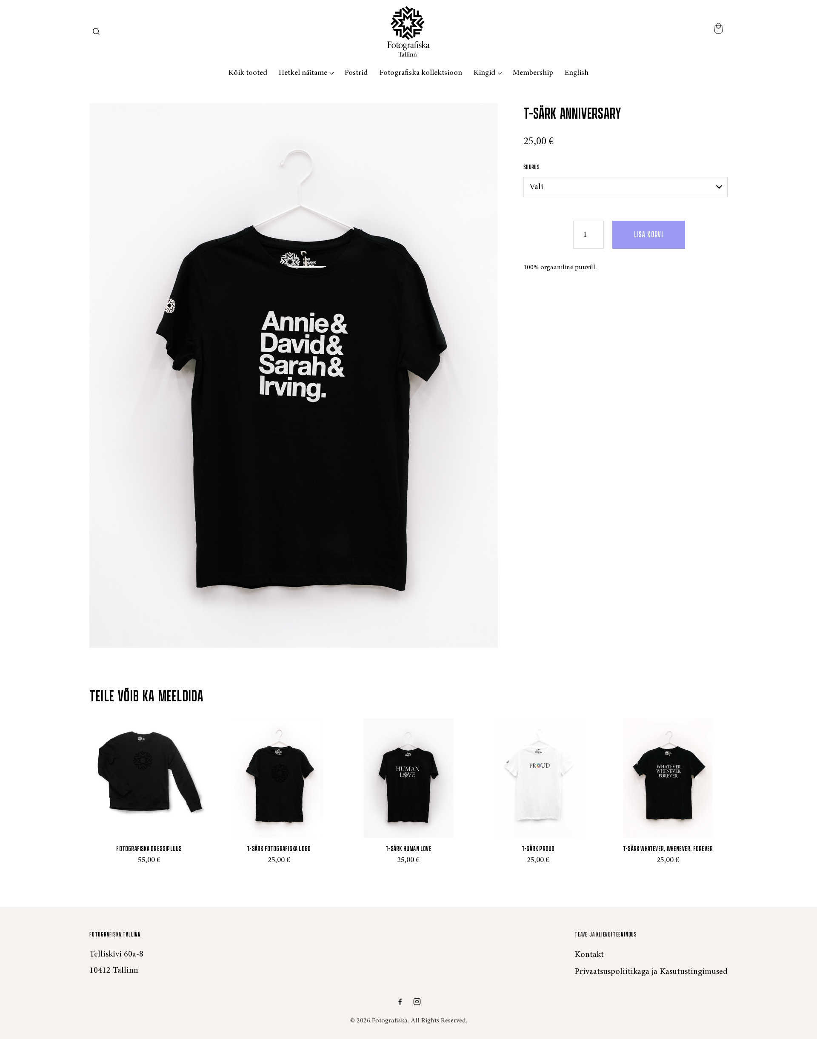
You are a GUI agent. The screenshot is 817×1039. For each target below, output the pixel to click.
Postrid (356, 73)
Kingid (484, 73)
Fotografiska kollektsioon (421, 73)
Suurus (531, 167)
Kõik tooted (248, 73)
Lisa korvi (648, 235)
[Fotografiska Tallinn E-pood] (408, 31)
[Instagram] (417, 1001)
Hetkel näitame (303, 73)
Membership (533, 73)
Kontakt (589, 955)
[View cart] (718, 31)
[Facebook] (400, 1001)
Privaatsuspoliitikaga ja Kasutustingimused (651, 972)
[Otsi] (96, 31)
